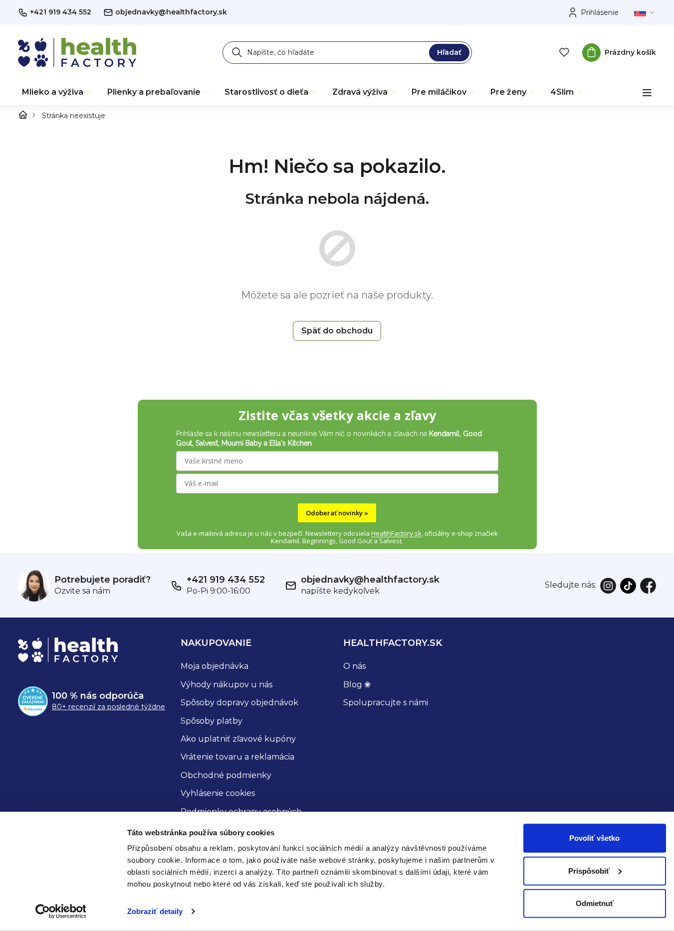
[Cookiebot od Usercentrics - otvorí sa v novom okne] (60, 911)
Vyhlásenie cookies (218, 793)
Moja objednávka (214, 666)
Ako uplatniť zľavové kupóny (238, 739)
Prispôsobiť (589, 870)
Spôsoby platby (211, 721)
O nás (354, 666)
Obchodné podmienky (226, 775)
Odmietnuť (595, 903)
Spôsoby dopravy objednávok (239, 702)
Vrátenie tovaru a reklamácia (237, 757)
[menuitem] (57, 92)
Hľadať (449, 52)
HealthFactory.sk (396, 533)
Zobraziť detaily (155, 911)
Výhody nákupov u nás (226, 684)
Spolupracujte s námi (385, 702)
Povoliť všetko (594, 838)
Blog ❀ (357, 684)
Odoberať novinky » (337, 512)
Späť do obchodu (337, 330)
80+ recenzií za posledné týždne (108, 706)
